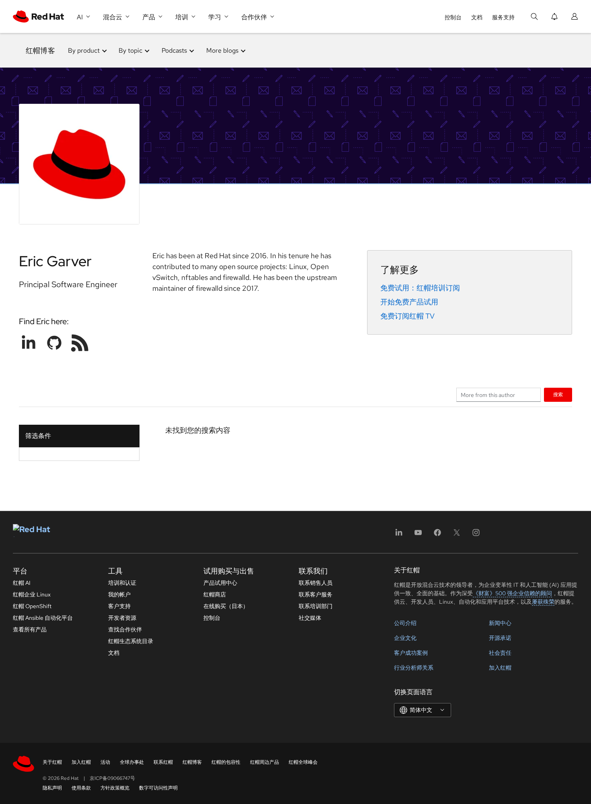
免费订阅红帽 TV (407, 316)
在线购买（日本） (225, 606)
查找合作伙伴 (125, 629)
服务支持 (503, 17)
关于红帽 (52, 762)
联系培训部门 (315, 606)
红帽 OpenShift (32, 606)
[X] (457, 535)
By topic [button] (130, 50)
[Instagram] (476, 535)
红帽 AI (22, 582)
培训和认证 (122, 582)
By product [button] (84, 50)
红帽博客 (40, 50)
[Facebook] (437, 535)
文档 (476, 17)
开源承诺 (500, 638)
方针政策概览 (115, 788)
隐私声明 (52, 788)
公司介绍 (405, 623)
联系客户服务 (315, 594)
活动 (105, 762)
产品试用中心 (220, 582)
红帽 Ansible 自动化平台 (43, 617)
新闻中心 (500, 623)
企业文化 (405, 638)
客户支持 (119, 606)
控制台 (453, 17)
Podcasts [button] (174, 50)
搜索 (558, 394)
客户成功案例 (411, 652)
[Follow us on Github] (54, 342)
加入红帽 (500, 667)
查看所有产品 (30, 629)
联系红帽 (163, 762)
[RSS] (80, 342)
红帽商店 (214, 594)
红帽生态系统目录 (130, 641)
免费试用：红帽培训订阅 (420, 287)
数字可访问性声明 (158, 788)
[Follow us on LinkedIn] (28, 342)
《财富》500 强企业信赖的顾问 (512, 593)
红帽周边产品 (264, 762)
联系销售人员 (315, 582)
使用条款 (81, 788)
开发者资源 (122, 617)
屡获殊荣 (543, 601)
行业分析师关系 (413, 667)
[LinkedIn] (399, 535)
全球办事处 (132, 762)
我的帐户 (119, 594)
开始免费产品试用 (409, 301)
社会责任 (500, 652)
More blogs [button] (222, 50)
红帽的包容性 (225, 762)
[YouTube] (418, 535)
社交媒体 (310, 617)
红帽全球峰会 (303, 762)
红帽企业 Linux (32, 594)
